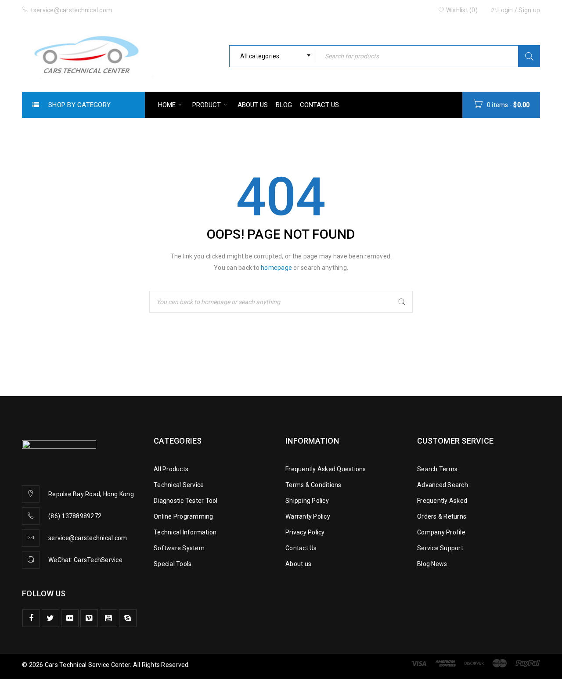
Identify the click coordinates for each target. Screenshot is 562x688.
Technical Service (179, 484)
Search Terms (437, 469)
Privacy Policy (305, 532)
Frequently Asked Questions (325, 469)
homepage (276, 267)
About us (298, 563)
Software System (179, 548)
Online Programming (183, 516)
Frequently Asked (442, 500)
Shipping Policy (307, 500)
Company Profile (441, 532)
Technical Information (185, 532)
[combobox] (272, 56)
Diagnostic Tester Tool (186, 500)
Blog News (432, 563)
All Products (171, 469)
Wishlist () (461, 10)
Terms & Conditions (313, 484)
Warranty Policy (307, 516)
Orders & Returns (441, 516)
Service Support (440, 548)
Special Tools (172, 563)
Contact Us (301, 548)
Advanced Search (442, 484)
